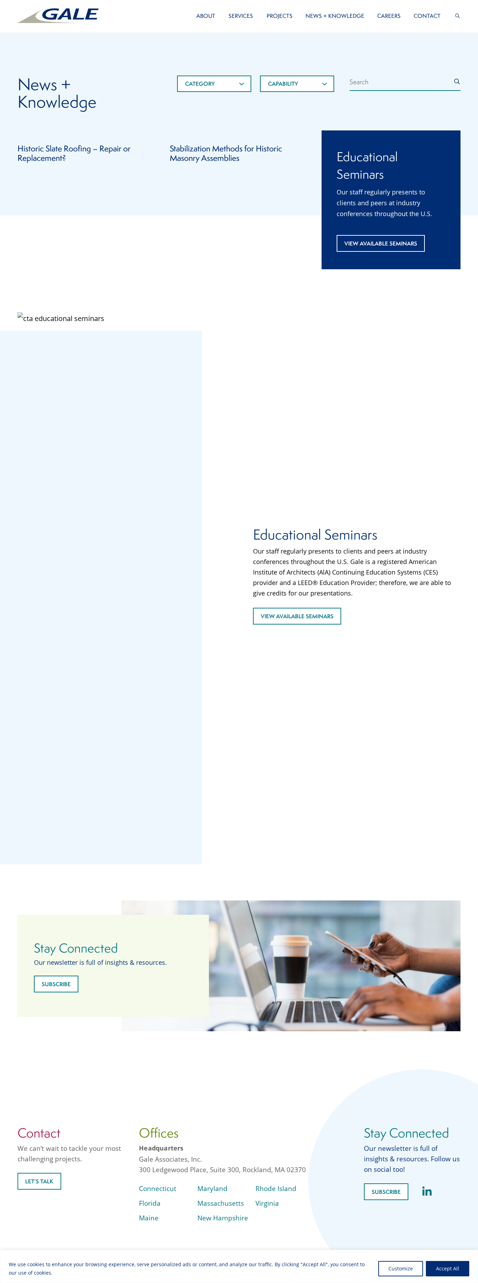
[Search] (457, 81)
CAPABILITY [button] (283, 83)
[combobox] (214, 84)
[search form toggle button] (457, 16)
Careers (389, 16)
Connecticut (157, 1188)
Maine (149, 1218)
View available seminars (380, 243)
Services (241, 16)
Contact (427, 16)
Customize (400, 1268)
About (205, 16)
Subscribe (56, 984)
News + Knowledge (334, 16)
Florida (150, 1203)
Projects (280, 16)
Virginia (267, 1203)
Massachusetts (220, 1203)
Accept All (447, 1268)
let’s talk (39, 1181)
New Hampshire (222, 1218)
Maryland (212, 1188)
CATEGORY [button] (200, 83)
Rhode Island (275, 1188)
